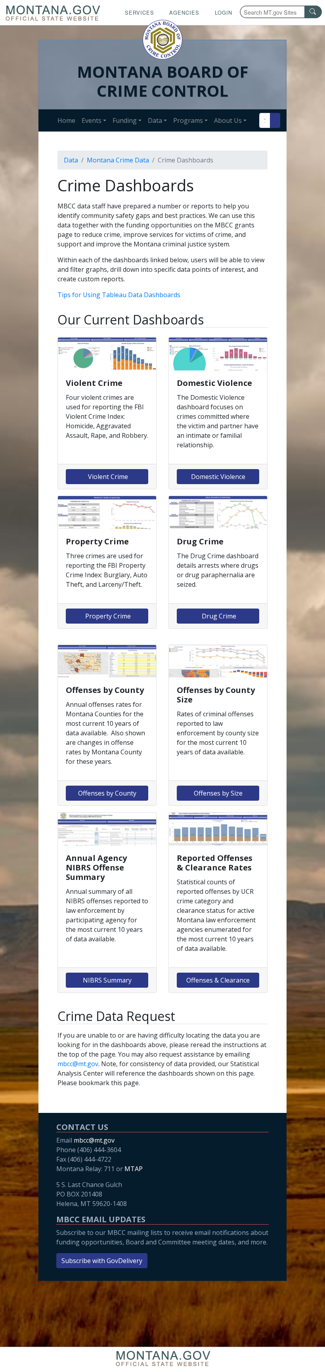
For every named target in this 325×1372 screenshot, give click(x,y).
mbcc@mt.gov (77, 1063)
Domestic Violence (218, 476)
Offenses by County (107, 793)
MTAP (133, 1168)
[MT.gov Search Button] (313, 12)
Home (66, 120)
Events (91, 120)
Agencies (184, 12)
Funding (125, 120)
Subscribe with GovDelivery (101, 1260)
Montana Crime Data (118, 160)
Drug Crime (218, 616)
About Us (228, 120)
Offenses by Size (218, 793)
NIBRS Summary (107, 980)
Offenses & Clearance (218, 980)
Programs (188, 120)
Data (155, 120)
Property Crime (107, 616)
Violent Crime (107, 476)
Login (223, 12)
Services (139, 12)
